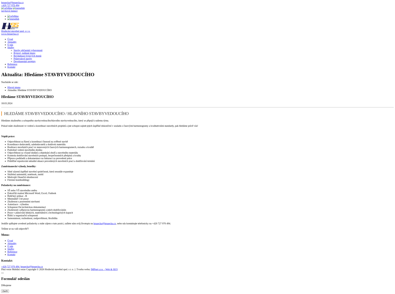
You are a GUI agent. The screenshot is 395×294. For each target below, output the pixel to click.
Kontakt (11, 67)
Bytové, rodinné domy (24, 53)
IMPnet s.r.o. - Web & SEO (104, 269)
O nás (10, 44)
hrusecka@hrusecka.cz (105, 223)
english (15, 19)
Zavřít (5, 291)
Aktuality (12, 42)
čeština (15, 16)
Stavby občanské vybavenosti (28, 50)
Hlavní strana (13, 87)
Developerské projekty (25, 61)
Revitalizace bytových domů (27, 56)
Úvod (10, 39)
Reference (12, 64)
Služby (10, 47)
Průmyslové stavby (23, 58)
